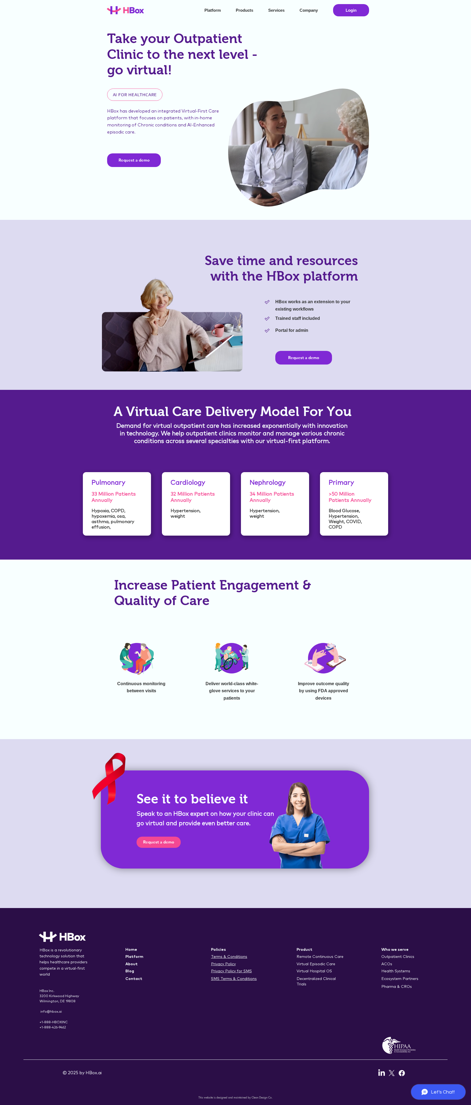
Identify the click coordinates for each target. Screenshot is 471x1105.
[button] (248, 10)
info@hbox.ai (51, 1011)
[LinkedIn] (382, 1073)
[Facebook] (402, 1073)
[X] (392, 1073)
